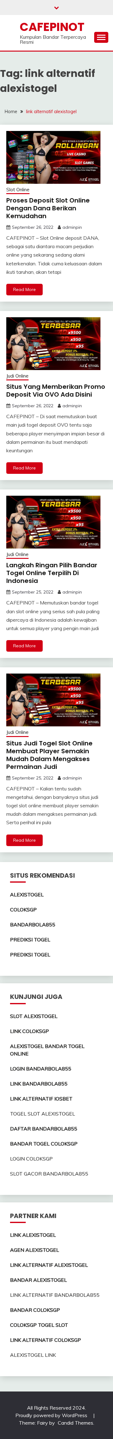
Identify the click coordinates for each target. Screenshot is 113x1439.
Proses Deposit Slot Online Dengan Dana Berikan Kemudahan (48, 208)
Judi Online (17, 376)
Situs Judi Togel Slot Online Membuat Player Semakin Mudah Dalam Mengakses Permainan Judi (49, 755)
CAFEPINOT (52, 27)
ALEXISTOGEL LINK (33, 1355)
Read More (24, 289)
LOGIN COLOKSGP (31, 1159)
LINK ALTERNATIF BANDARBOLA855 (55, 1295)
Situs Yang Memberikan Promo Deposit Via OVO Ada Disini (55, 390)
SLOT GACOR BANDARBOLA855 (49, 1174)
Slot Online (18, 190)
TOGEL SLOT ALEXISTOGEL (42, 1114)
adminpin (72, 227)
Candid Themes (75, 1423)
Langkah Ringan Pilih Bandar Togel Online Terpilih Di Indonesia (51, 573)
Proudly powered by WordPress (52, 1415)
